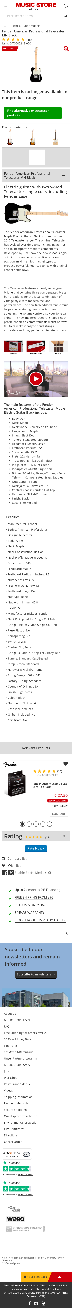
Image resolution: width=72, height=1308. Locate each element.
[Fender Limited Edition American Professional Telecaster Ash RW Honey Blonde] (57, 137)
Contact (25, 1285)
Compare (59, 814)
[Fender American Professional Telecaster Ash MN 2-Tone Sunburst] (34, 137)
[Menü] (29, 1150)
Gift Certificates (14, 1129)
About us (10, 1013)
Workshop (10, 1078)
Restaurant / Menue (17, 1084)
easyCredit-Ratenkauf (18, 1052)
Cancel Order (13, 1142)
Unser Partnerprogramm (20, 1058)
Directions (11, 1135)
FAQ (6, 1026)
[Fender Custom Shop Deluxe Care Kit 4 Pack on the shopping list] (65, 763)
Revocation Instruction (23, 1289)
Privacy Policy (59, 1285)
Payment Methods (16, 1103)
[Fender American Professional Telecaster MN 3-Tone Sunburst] (11, 137)
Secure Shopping (15, 1110)
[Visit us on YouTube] (44, 1304)
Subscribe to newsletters (34, 974)
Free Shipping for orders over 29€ (26, 1033)
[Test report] (37, 157)
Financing (10, 1046)
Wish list (14, 865)
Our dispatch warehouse (20, 1116)
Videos (8, 1090)
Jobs (7, 1071)
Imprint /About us (40, 1285)
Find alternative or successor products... (28, 113)
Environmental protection (21, 1122)
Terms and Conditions (49, 1289)
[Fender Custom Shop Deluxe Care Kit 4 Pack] (16, 783)
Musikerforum (12, 1285)
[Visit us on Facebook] (29, 1304)
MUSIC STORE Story (17, 1065)
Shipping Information (18, 1097)
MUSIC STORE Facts (17, 1020)
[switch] (26, 1154)
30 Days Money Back (17, 1039)
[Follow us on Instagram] (36, 1304)
